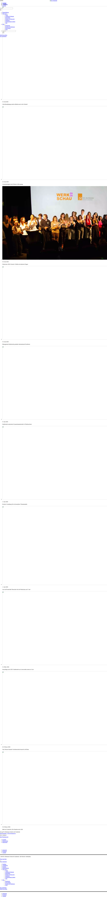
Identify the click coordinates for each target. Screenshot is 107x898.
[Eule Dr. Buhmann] (53, 0)
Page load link (3, 859)
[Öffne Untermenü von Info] (4, 24)
